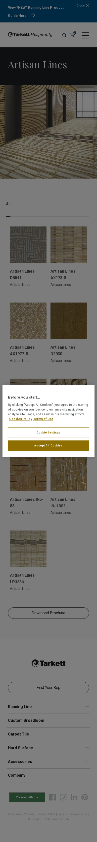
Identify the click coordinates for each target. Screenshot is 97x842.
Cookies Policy (20, 419)
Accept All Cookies (48, 445)
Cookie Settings (49, 432)
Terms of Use (43, 419)
